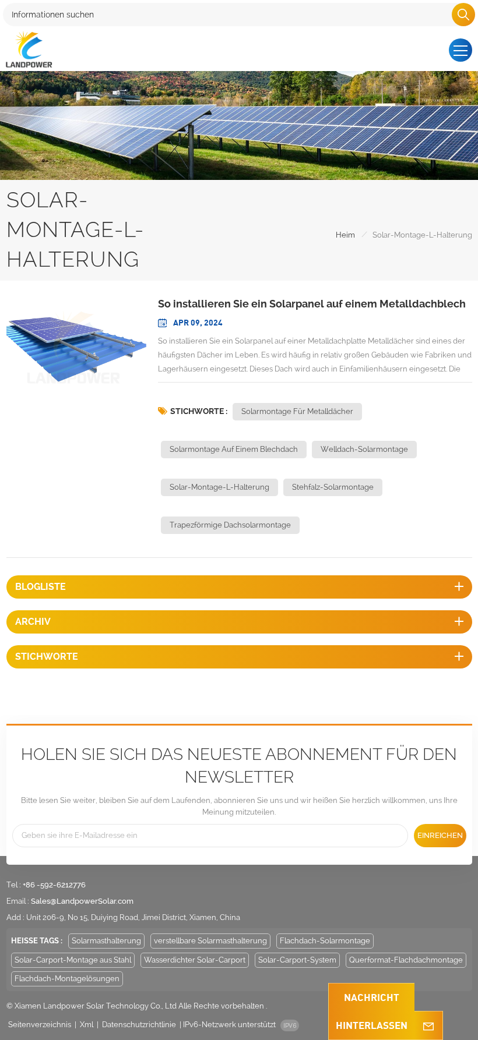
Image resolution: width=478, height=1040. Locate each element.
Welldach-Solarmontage (364, 449)
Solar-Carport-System (297, 960)
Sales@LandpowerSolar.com (82, 901)
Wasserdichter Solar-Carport (194, 960)
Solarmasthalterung (106, 940)
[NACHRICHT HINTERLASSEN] (428, 1025)
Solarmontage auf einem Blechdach (234, 449)
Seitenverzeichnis (39, 1024)
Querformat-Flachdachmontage (406, 960)
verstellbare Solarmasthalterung (210, 940)
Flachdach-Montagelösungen (67, 978)
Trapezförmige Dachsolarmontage (230, 525)
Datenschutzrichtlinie (139, 1024)
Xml (86, 1024)
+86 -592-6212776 (54, 884)
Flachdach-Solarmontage (325, 940)
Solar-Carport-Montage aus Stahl (73, 960)
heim (345, 235)
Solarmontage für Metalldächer (297, 411)
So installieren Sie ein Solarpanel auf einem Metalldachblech (312, 304)
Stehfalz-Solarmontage (333, 487)
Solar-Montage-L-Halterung (219, 487)
